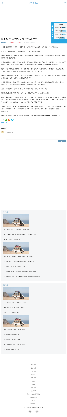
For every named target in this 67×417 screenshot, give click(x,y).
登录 (64, 3)
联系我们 (33, 374)
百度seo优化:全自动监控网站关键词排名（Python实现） (19, 261)
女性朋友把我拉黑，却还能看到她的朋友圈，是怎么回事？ (20, 271)
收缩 (52, 33)
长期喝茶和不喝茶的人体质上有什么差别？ (16, 302)
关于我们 (33, 365)
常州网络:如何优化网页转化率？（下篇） (15, 266)
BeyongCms (33, 397)
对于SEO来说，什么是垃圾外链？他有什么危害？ (17, 229)
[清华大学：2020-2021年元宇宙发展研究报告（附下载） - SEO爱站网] (16, 293)
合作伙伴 (33, 368)
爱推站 (33, 384)
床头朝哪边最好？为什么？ (11, 349)
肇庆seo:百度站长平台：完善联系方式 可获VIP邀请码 (18, 256)
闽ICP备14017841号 (37, 407)
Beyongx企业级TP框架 (33, 394)
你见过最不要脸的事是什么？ (12, 334)
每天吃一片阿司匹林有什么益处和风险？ (15, 329)
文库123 (33, 391)
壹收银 (33, 400)
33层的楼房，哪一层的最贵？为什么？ (14, 307)
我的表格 (33, 388)
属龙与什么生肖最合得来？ (11, 312)
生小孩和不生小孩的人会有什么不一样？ (15, 344)
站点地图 (33, 377)
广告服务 (33, 371)
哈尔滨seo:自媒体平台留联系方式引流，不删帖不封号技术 (20, 234)
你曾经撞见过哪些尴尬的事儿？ (12, 339)
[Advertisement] (33, 18)
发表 (62, 141)
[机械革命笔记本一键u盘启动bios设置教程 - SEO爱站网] (16, 247)
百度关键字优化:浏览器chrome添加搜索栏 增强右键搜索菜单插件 (22, 276)
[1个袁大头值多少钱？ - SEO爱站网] (16, 320)
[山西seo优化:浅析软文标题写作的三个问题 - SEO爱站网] (16, 220)
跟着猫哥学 (33, 403)
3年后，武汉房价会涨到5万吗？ (13, 239)
